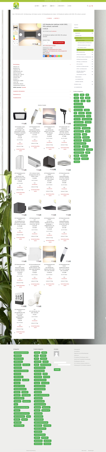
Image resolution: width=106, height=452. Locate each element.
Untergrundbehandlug (79, 152)
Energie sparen (26, 364)
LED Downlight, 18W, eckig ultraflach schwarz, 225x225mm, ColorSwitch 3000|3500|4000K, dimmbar (20, 132)
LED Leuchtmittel (86, 128)
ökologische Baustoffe (19, 425)
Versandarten (77, 351)
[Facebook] (44, 56)
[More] (61, 56)
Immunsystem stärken (87, 119)
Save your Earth (78, 140)
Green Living (77, 119)
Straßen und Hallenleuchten (80, 143)
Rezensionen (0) (17, 94)
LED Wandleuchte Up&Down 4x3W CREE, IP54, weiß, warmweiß (49, 269)
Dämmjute (37, 373)
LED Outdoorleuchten (53, 51)
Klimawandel (17, 395)
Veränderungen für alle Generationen (22, 413)
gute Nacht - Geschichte (19, 386)
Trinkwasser (17, 410)
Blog (53, 5)
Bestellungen (91, 450)
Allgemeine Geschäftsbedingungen (81, 353)
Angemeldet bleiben (59, 366)
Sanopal (84, 134)
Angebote (76, 100)
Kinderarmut (17, 392)
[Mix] (57, 56)
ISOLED (47, 52)
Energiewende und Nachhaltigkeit (21, 370)
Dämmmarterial (17, 364)
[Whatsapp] (59, 56)
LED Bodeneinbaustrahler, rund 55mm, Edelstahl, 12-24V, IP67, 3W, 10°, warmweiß (35, 222)
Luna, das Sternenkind (19, 398)
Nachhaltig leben (26, 401)
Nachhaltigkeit (17, 401)
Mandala (87, 131)
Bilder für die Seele (45, 364)
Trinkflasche (85, 146)
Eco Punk (88, 113)
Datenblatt (24, 87)
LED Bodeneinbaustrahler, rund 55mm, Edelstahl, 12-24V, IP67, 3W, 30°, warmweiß (64, 222)
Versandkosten (53, 31)
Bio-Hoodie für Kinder (39, 367)
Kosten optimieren (26, 395)
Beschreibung (16, 64)
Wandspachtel (84, 155)
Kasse (69, 5)
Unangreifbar (89, 149)
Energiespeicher (18, 367)
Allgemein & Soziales (19, 358)
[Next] (39, 34)
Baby (88, 100)
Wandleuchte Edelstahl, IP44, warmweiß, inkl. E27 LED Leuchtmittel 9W (34, 131)
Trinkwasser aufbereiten (79, 149)
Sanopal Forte (86, 137)
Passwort (56, 364)
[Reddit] (48, 56)
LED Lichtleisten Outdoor (34, 173)
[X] (46, 56)
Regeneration (77, 134)
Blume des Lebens (39, 370)
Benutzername (57, 360)
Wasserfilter (77, 158)
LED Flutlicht (77, 128)
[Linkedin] (50, 56)
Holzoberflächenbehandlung (20, 389)
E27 (34, 309)
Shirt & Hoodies (87, 140)
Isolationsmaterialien (79, 122)
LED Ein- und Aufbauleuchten (80, 125)
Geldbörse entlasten (18, 376)
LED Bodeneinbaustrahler (64, 173)
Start (13, 14)
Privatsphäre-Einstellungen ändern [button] (81, 357)
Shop (45, 5)
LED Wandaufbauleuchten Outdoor (49, 14)
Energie (88, 116)
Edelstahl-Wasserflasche (79, 116)
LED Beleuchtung (27, 14)
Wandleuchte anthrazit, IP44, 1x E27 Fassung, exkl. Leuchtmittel (64, 269)
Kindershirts (88, 122)
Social (16, 404)
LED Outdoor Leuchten (36, 14)
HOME (37, 5)
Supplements (77, 146)
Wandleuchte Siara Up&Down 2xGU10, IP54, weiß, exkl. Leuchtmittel (19, 178)
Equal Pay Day (17, 373)
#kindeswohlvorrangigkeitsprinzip (21, 352)
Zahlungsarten (77, 349)
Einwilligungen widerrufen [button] (79, 361)
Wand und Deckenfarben (19, 416)
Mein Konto (61, 5)
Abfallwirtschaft (18, 355)
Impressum (76, 355)
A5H (87, 94)
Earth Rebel (81, 113)
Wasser (28, 416)
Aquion (83, 100)
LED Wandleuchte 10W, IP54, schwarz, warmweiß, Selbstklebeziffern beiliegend (20, 315)
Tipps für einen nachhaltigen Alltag (21, 407)
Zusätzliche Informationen (19, 91)
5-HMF (82, 94)
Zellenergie (77, 161)
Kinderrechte (25, 392)
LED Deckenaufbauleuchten (34, 264)
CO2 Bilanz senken (18, 361)
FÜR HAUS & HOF (19, 14)
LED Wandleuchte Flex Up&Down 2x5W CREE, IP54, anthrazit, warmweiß (20, 223)
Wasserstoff (24, 419)
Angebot (87, 97)
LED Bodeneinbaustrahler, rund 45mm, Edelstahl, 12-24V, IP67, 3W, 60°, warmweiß (64, 177)
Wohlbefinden (85, 158)
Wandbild (76, 155)
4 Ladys (76, 94)
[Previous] (20, 34)
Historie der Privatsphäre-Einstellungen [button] (82, 359)
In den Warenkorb (59, 42)
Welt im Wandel (17, 422)
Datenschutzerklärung (30, 450)
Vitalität (87, 152)
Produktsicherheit (17, 97)
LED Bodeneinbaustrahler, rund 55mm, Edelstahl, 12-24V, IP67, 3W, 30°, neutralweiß (20, 269)
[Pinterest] (52, 56)
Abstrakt (76, 97)
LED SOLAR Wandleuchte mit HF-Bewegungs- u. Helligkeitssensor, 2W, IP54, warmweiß (49, 224)
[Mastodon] (55, 56)
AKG (82, 97)
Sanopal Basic (77, 137)
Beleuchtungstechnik (62, 51)
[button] (49, 45)
